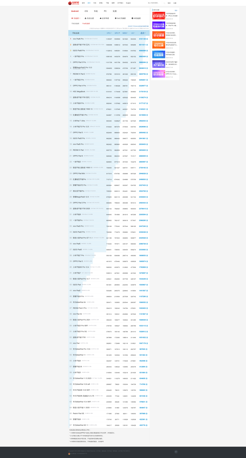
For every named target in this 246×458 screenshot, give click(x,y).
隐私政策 (104, 451)
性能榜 (77, 18)
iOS (86, 11)
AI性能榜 (138, 18)
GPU (118, 33)
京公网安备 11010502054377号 (78, 453)
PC (105, 11)
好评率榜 (106, 18)
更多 (176, 10)
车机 (96, 11)
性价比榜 (91, 18)
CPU (110, 33)
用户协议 (109, 451)
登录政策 (115, 451)
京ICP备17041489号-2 (124, 451)
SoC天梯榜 (122, 18)
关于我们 (98, 451)
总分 (144, 32)
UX (133, 33)
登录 (169, 3)
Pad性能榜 (86, 23)
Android (75, 11)
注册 (174, 3)
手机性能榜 (75, 23)
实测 (115, 11)
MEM (126, 33)
